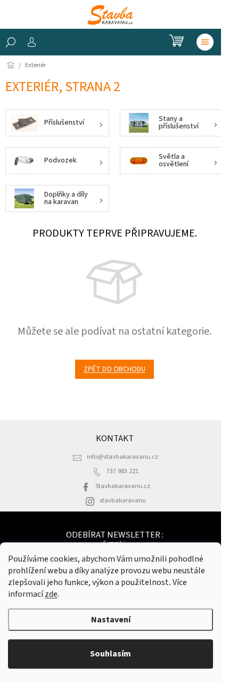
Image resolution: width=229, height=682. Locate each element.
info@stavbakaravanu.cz (122, 456)
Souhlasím (110, 654)
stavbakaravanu (123, 500)
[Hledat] (10, 42)
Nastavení (110, 620)
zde (51, 594)
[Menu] (205, 42)
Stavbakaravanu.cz (122, 486)
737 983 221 (122, 471)
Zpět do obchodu (114, 369)
